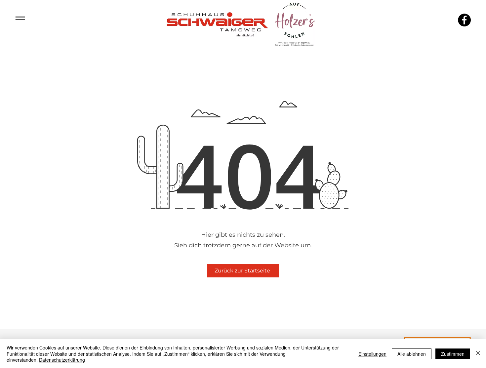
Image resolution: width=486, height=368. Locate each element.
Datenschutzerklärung (62, 359)
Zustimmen (453, 353)
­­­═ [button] (20, 17)
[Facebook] (464, 20)
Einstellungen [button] (372, 353)
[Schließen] (478, 354)
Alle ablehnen (411, 353)
